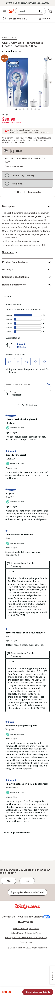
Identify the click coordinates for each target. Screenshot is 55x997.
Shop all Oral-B (9, 37)
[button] (45, 18)
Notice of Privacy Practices (26, 928)
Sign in (13, 130)
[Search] (42, 11)
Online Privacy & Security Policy (26, 933)
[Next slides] (50, 82)
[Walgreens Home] (11, 11)
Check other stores (14, 166)
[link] (11, 51)
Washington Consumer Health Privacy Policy (26, 937)
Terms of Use (26, 942)
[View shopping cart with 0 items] (50, 11)
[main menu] (4, 11)
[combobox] (26, 11)
